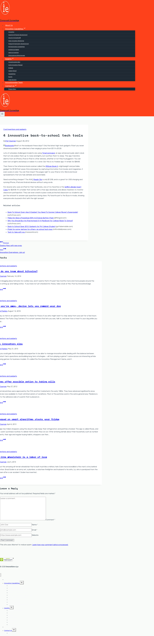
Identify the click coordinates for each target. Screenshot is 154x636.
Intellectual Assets (13, 49)
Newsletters (11, 74)
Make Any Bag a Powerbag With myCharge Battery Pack (31, 218)
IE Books (10, 68)
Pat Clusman (10, 141)
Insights (6, 608)
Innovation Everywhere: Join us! (12, 251)
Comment (50, 520)
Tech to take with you (16, 232)
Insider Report (12, 71)
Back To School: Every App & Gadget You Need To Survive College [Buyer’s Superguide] (43, 212)
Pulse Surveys (12, 79)
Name (35, 525)
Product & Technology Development (18, 43)
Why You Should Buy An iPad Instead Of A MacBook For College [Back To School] (40, 221)
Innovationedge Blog (14, 62)
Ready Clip (37, 180)
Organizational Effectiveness (16, 55)
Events (10, 77)
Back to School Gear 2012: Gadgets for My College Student (32, 226)
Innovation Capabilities (12, 583)
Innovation (11, 32)
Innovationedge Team (14, 82)
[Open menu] (2, 114)
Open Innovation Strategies (16, 41)
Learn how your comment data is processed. (50, 545)
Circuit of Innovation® (14, 37)
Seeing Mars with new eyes (11, 244)
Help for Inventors (13, 52)
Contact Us (8, 630)
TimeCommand (48, 153)
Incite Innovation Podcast (15, 65)
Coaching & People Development (17, 35)
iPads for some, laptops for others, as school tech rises (30, 229)
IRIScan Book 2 (52, 166)
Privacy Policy (12, 89)
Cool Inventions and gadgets (14, 129)
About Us (9, 25)
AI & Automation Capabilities (16, 46)
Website (35, 535)
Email (34, 530)
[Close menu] (0, 575)
